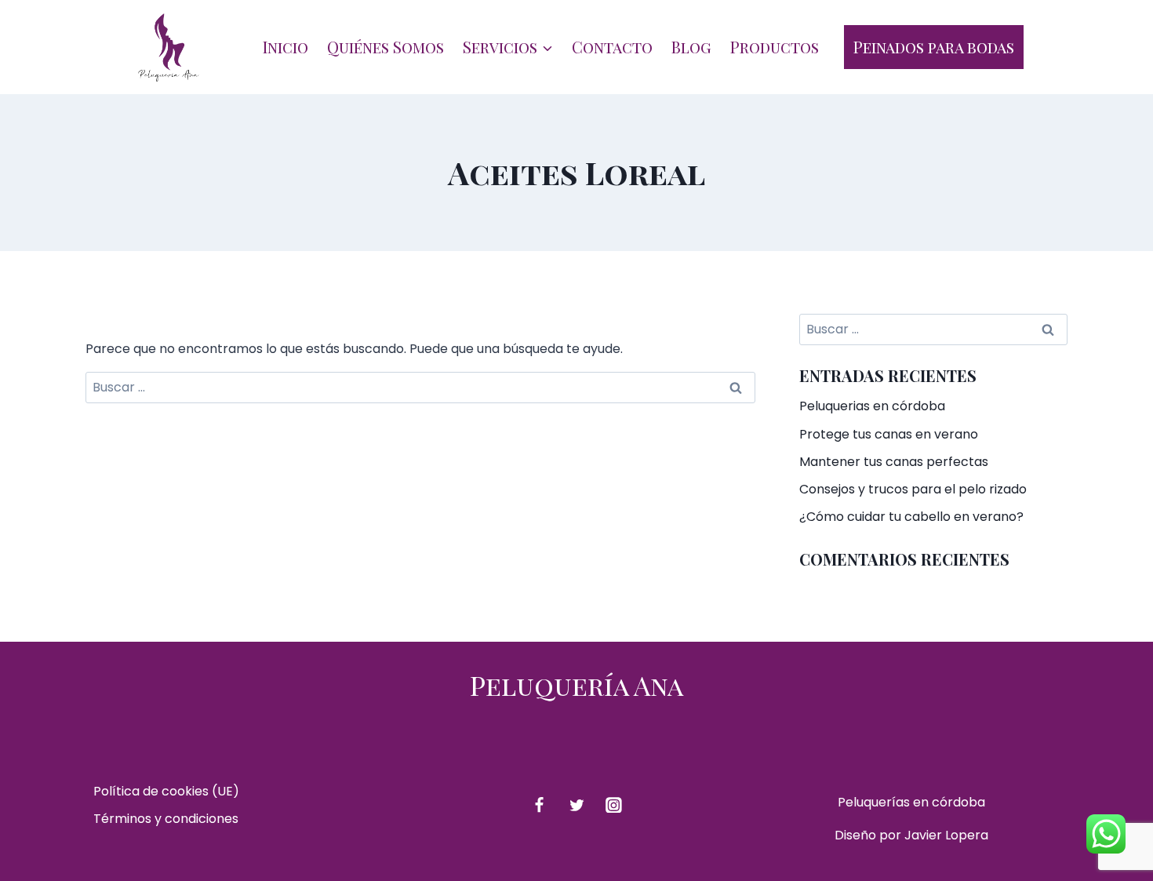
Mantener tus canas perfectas (893, 462)
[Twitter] (576, 804)
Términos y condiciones (165, 819)
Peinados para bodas (933, 46)
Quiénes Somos (385, 46)
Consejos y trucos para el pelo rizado (913, 489)
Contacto (612, 46)
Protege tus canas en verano (888, 434)
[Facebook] (538, 804)
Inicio (285, 46)
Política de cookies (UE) (166, 791)
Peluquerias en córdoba (872, 406)
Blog (691, 46)
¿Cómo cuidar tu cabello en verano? (911, 517)
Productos (774, 46)
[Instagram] (614, 804)
